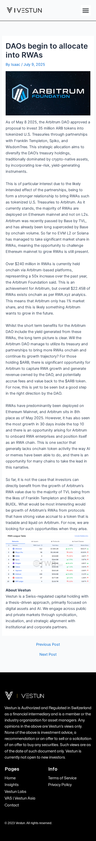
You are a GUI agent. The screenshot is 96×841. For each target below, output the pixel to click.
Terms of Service (62, 778)
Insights (12, 784)
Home (10, 778)
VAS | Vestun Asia (20, 798)
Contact (12, 805)
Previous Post (48, 644)
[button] (86, 10)
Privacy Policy (60, 784)
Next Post (48, 654)
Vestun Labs (15, 791)
